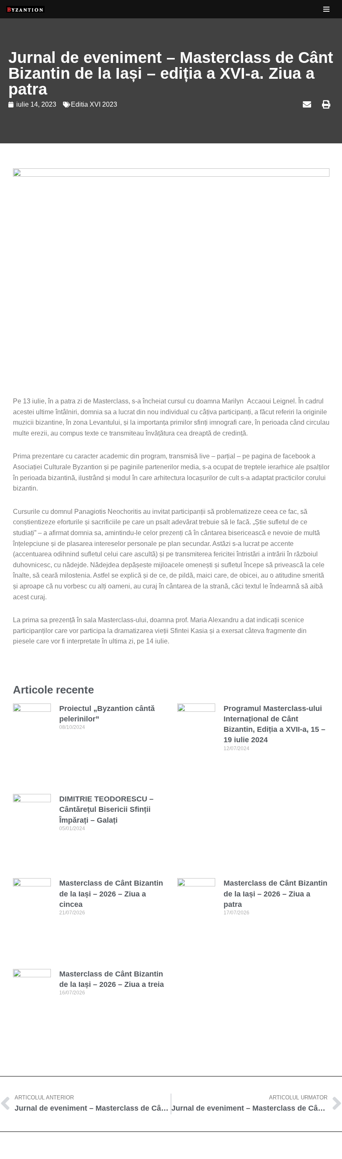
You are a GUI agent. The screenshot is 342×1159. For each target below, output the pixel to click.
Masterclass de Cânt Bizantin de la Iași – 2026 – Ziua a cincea (111, 893)
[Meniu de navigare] (326, 9)
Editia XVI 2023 (94, 104)
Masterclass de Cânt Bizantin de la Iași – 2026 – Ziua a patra (275, 893)
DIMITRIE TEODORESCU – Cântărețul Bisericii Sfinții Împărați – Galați (106, 809)
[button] (268, 104)
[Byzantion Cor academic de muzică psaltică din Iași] (25, 9)
